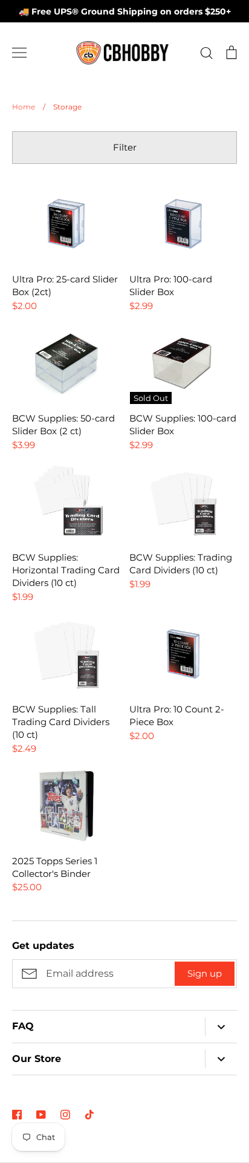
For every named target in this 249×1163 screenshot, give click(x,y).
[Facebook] (17, 1115)
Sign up (204, 973)
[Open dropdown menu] (221, 1026)
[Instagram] (65, 1115)
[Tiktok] (89, 1115)
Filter (125, 147)
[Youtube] (41, 1115)
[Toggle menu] (19, 52)
